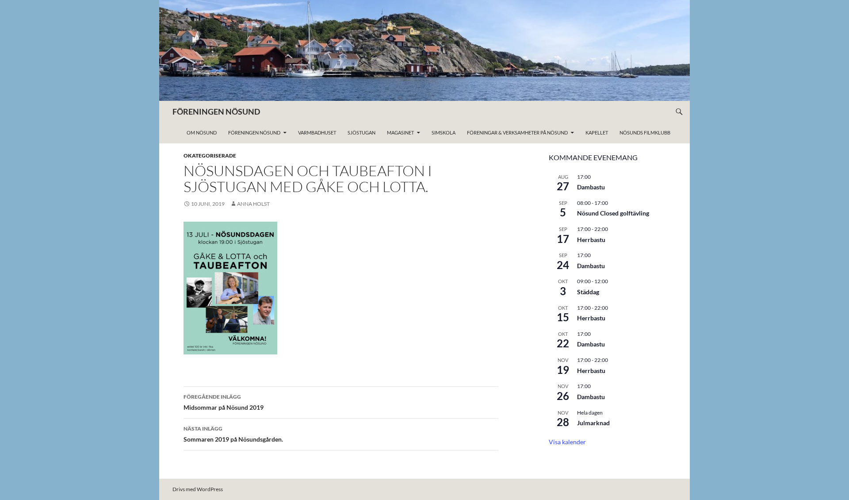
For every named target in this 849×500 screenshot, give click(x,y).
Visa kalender (567, 442)
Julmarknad (593, 423)
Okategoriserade (210, 155)
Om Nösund (202, 132)
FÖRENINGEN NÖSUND (216, 111)
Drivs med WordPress (197, 489)
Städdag (588, 292)
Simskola (443, 132)
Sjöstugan (361, 132)
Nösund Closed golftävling (613, 213)
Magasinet (400, 132)
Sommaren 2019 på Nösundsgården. (233, 434)
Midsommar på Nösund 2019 (224, 402)
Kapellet (596, 132)
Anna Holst (253, 203)
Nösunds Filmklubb (645, 132)
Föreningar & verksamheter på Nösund (517, 132)
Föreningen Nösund (254, 132)
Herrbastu (591, 239)
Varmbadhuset (317, 132)
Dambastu (591, 187)
